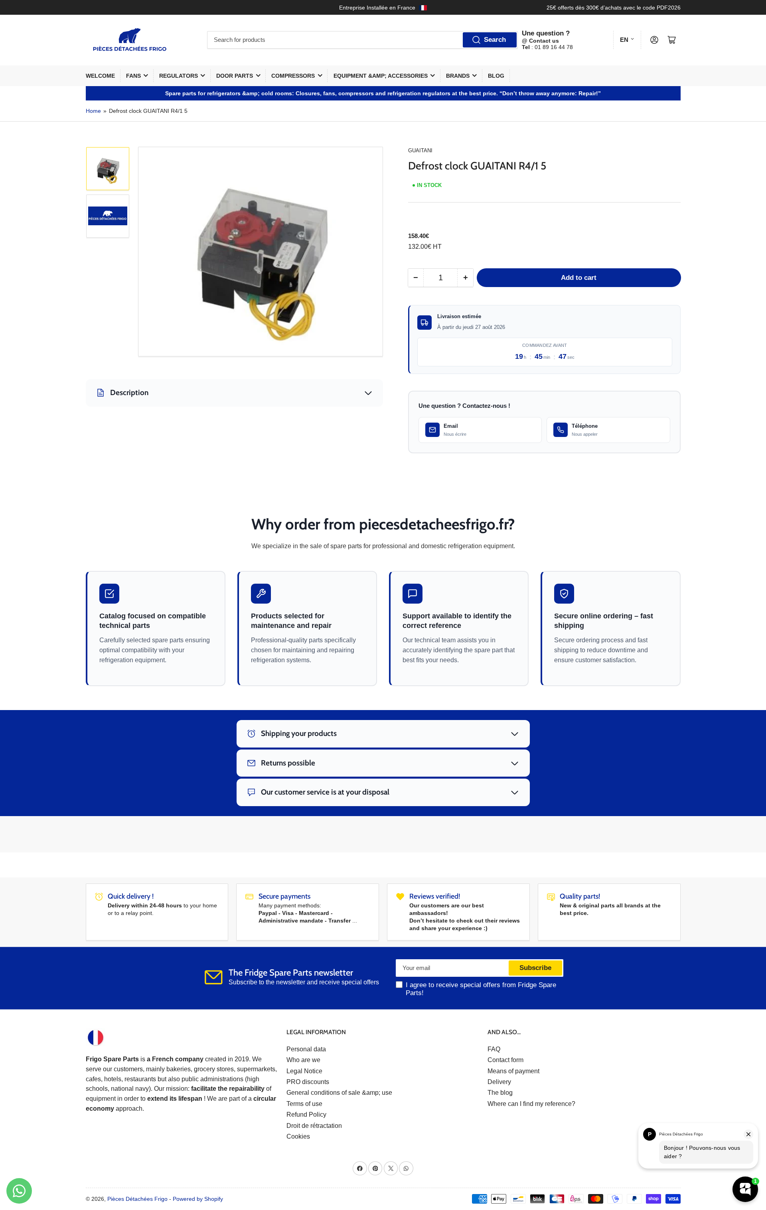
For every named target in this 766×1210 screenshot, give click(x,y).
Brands (458, 76)
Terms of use (304, 1103)
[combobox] (362, 40)
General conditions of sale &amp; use (339, 1092)
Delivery (499, 1081)
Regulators (178, 76)
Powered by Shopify (198, 1199)
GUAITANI (420, 150)
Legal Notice (304, 1071)
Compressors (293, 76)
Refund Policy (306, 1114)
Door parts (234, 76)
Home (93, 111)
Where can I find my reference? (531, 1103)
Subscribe (535, 968)
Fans (133, 76)
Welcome (100, 76)
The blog (500, 1092)
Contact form (505, 1060)
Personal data (306, 1049)
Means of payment (513, 1071)
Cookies (298, 1136)
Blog (496, 76)
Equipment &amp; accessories (381, 76)
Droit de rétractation (314, 1125)
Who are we (303, 1060)
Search (495, 39)
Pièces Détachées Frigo (137, 1199)
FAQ (494, 1049)
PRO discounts (307, 1081)
